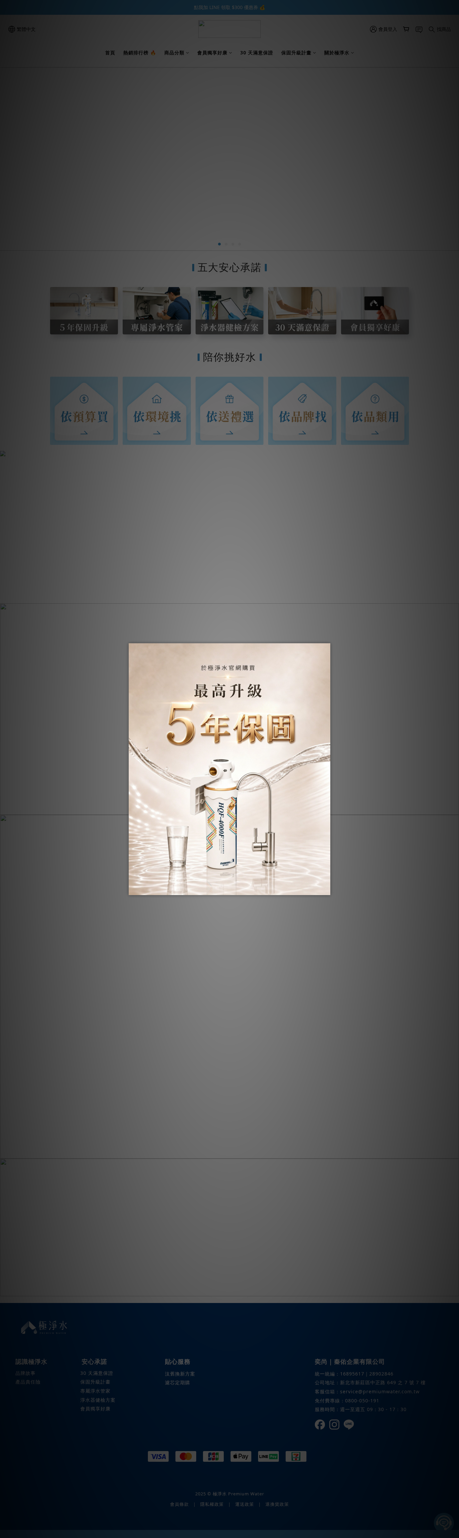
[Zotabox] (326, 889)
